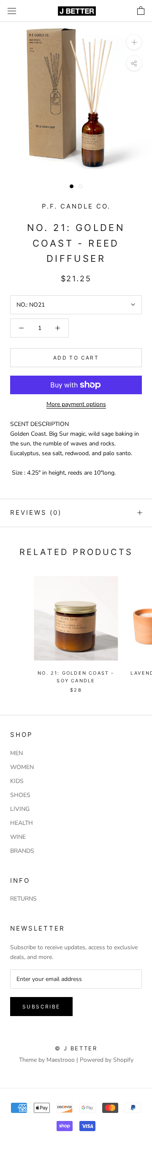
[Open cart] (140, 11)
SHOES (20, 795)
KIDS (17, 781)
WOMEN (22, 767)
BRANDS (22, 851)
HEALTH (21, 823)
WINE (18, 837)
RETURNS (23, 899)
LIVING (20, 809)
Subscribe (41, 1006)
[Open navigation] (12, 11)
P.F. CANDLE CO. (76, 206)
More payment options (76, 404)
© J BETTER (76, 1048)
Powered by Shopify (106, 1060)
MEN (16, 753)
